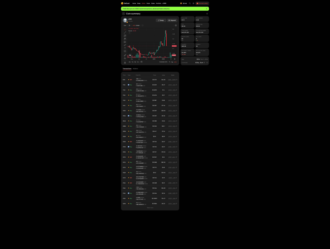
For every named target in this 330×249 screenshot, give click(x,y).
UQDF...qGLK (171, 157)
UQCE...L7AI (172, 178)
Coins (143, 3)
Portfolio (158, 3)
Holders (135, 69)
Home (134, 3)
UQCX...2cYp (171, 85)
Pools (148, 3)
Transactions (127, 69)
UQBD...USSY (172, 141)
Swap (138, 3)
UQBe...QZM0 (172, 79)
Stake (153, 3)
